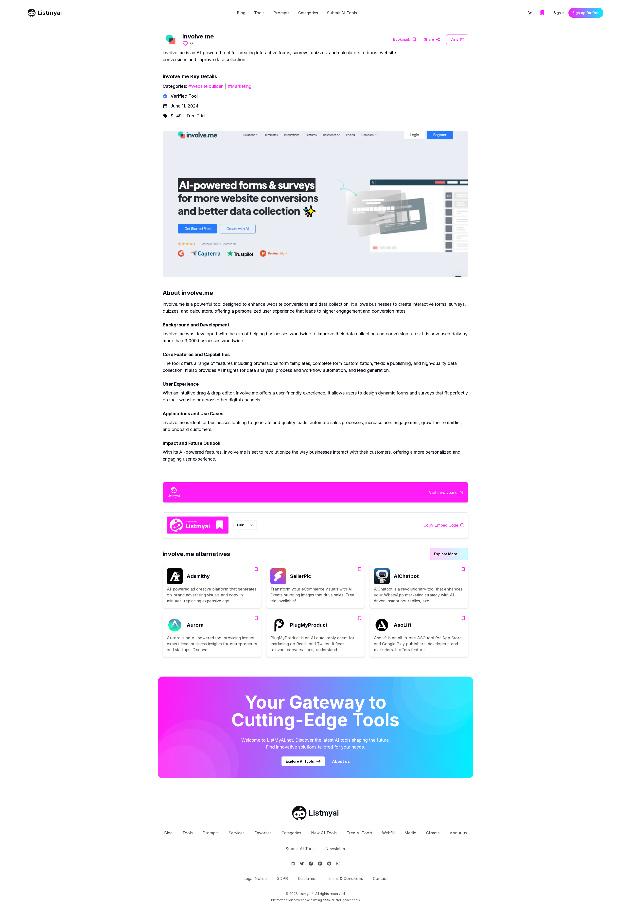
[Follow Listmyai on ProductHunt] (320, 863)
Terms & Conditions (345, 878)
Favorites (263, 832)
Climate (433, 832)
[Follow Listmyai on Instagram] (338, 863)
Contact (380, 878)
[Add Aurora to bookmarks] (256, 618)
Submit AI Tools (342, 12)
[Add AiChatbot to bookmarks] (463, 569)
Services (236, 832)
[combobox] (245, 525)
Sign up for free (585, 13)
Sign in (559, 13)
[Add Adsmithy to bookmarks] (256, 569)
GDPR (282, 878)
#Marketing (239, 86)
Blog (241, 12)
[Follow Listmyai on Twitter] (302, 863)
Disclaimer (307, 878)
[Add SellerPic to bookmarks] (360, 569)
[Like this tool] (185, 43)
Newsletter (335, 848)
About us (341, 761)
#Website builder (205, 86)
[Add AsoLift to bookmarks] (463, 618)
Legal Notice (255, 878)
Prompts (281, 12)
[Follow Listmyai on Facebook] (311, 863)
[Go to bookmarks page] (542, 12)
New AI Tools (324, 832)
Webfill (388, 832)
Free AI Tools (359, 832)
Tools (259, 12)
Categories (308, 12)
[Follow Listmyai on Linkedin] (293, 863)
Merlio (410, 832)
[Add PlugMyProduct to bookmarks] (360, 618)
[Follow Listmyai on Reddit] (329, 863)
